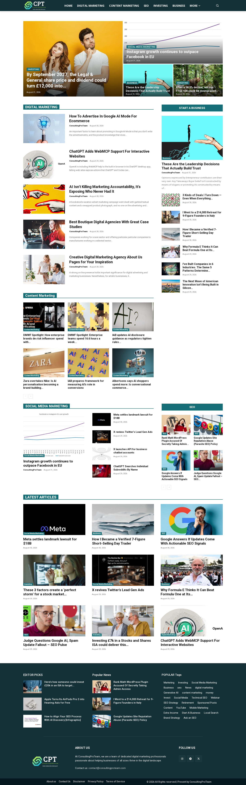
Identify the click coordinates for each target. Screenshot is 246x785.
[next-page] (31, 396)
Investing (33, 69)
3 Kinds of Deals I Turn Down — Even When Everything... (202, 197)
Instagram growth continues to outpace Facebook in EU (48, 463)
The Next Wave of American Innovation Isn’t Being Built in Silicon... (201, 285)
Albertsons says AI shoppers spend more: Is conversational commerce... (131, 384)
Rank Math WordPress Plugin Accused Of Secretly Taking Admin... (175, 440)
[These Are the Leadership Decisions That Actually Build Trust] (148, 80)
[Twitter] (198, 758)
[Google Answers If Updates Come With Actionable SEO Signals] (176, 460)
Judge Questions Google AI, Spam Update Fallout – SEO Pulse (50, 643)
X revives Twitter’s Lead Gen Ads (132, 431)
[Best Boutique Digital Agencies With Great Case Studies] (44, 234)
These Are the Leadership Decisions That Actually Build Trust (191, 166)
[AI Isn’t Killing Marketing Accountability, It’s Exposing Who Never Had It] (44, 199)
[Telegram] (190, 758)
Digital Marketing (168, 635)
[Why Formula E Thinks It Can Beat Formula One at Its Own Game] (171, 251)
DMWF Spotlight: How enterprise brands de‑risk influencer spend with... (43, 338)
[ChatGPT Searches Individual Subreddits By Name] (101, 471)
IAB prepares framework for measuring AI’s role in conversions (86, 384)
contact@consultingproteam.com (107, 768)
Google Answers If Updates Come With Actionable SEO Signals (174, 476)
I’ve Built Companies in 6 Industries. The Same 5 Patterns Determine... (198, 267)
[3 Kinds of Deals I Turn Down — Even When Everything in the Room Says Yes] (171, 200)
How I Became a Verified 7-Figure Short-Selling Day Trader (200, 233)
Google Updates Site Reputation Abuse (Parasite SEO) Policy (206, 440)
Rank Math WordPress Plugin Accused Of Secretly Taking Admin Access (130, 685)
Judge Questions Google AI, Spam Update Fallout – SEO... (208, 476)
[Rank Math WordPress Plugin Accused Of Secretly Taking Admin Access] (176, 425)
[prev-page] (25, 396)
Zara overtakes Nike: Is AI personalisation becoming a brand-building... (40, 384)
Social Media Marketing (141, 47)
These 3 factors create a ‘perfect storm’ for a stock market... (49, 592)
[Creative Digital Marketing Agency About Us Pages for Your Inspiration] (44, 269)
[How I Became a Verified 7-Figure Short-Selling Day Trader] (171, 234)
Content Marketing (31, 330)
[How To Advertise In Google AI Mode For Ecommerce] (44, 128)
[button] (217, 5)
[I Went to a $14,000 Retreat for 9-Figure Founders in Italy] (171, 217)
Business (132, 83)
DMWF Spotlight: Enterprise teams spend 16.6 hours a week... (85, 338)
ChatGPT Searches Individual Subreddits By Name (130, 468)
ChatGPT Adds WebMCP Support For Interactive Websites (190, 643)
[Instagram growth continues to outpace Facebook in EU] (173, 42)
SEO (164, 433)
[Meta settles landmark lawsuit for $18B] (101, 419)
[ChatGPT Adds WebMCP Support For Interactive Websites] (44, 163)
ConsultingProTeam (78, 126)
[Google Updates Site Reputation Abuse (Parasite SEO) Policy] (208, 425)
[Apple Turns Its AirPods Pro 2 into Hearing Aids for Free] (32, 704)
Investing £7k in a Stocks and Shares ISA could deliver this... (121, 643)
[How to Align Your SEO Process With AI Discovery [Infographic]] (32, 721)
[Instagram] (182, 758)
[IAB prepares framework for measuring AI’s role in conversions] (88, 362)
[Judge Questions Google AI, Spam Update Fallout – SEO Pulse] (208, 460)
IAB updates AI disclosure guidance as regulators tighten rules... (131, 338)
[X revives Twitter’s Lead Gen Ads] (101, 436)
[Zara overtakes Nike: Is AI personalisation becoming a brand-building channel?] (43, 362)
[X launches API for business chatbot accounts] (101, 454)
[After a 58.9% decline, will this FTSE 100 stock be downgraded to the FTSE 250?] (198, 80)
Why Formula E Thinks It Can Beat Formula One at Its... (200, 248)
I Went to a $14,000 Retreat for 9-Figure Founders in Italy (202, 214)
